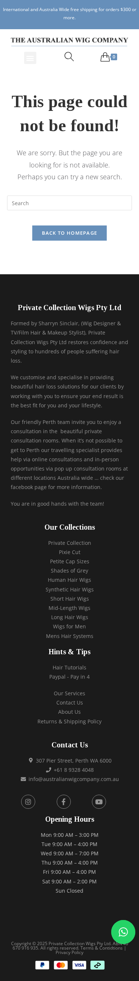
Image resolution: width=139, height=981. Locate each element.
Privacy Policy (69, 952)
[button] (30, 58)
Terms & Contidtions (101, 948)
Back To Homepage (69, 233)
